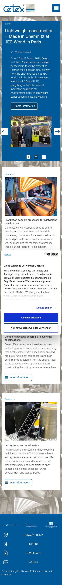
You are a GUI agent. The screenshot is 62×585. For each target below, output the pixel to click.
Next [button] (58, 92)
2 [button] (36, 154)
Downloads (33, 550)
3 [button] (43, 154)
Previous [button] (4, 92)
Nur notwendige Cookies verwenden (31, 327)
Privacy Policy (33, 532)
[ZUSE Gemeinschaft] (12, 522)
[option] (31, 91)
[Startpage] (18, 8)
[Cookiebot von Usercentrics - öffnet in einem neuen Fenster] (44, 254)
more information (25, 107)
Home (8, 24)
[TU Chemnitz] (52, 522)
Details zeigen (44, 307)
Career (33, 559)
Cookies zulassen (31, 317)
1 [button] (28, 154)
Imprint (33, 541)
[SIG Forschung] (32, 522)
